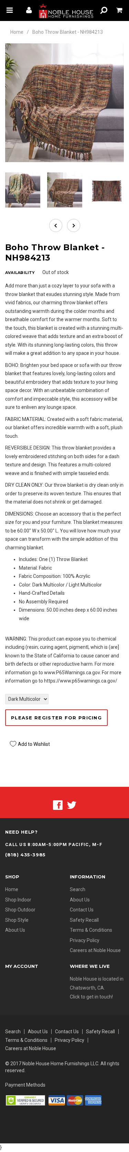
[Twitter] (71, 804)
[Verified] (25, 1100)
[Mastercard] (75, 1100)
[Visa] (57, 1100)
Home (16, 32)
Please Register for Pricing (56, 717)
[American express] (93, 1100)
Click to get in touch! (91, 997)
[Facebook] (58, 804)
